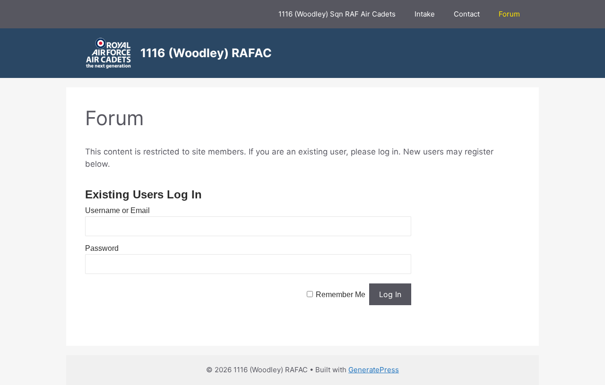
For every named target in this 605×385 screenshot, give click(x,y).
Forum (509, 13)
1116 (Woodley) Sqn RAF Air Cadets (337, 13)
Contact (467, 13)
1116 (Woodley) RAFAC (206, 53)
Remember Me (340, 295)
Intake (425, 13)
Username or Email (117, 210)
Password (102, 248)
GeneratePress (373, 369)
